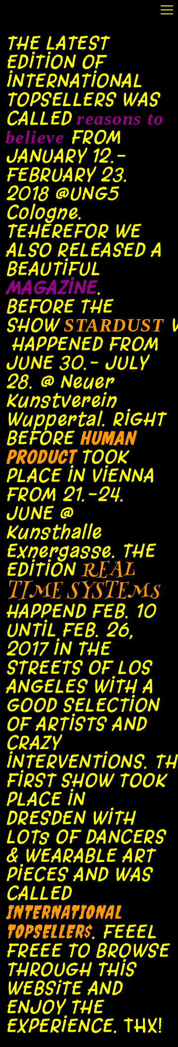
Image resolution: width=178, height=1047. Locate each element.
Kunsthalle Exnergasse (58, 541)
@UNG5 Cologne (62, 203)
